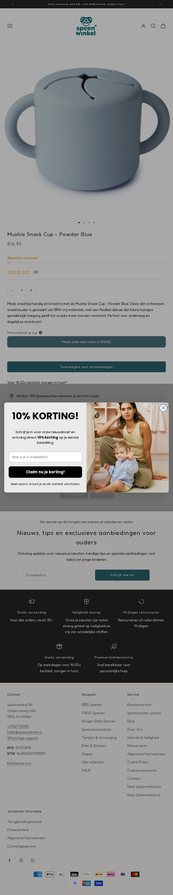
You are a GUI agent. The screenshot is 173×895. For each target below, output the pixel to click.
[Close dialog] (163, 408)
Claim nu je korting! (45, 471)
